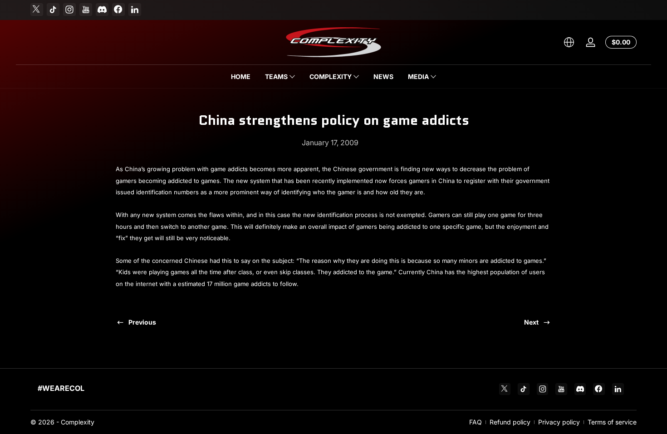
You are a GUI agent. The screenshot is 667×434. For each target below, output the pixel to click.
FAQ (475, 422)
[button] (569, 42)
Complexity (77, 422)
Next (531, 322)
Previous (142, 322)
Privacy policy (559, 422)
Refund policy (510, 422)
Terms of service (612, 422)
